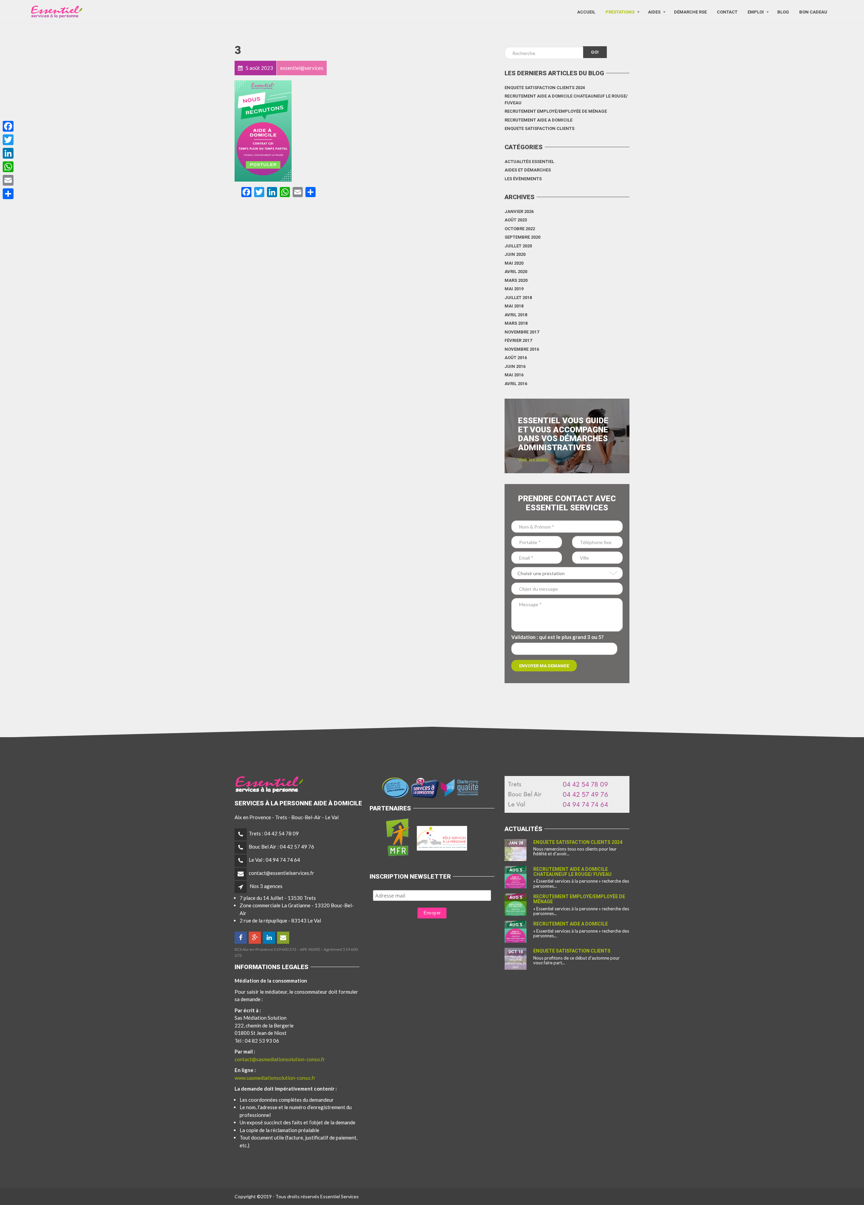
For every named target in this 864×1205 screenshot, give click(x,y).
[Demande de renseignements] (283, 938)
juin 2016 (515, 366)
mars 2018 (516, 323)
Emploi (756, 11)
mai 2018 (514, 306)
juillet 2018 (518, 297)
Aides (654, 11)
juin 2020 (515, 254)
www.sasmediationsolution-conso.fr (275, 1078)
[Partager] (8, 193)
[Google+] (255, 938)
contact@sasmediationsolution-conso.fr (280, 1059)
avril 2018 (516, 314)
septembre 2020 (522, 237)
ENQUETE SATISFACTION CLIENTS (539, 128)
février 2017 (518, 340)
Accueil (586, 11)
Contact (727, 11)
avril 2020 (516, 271)
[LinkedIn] (269, 938)
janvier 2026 (519, 211)
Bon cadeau (813, 11)
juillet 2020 (518, 245)
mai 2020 (514, 263)
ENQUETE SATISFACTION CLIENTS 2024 (545, 87)
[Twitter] (8, 139)
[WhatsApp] (8, 166)
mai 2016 (514, 374)
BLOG (783, 11)
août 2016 (516, 357)
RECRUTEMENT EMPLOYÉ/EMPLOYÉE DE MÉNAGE (556, 111)
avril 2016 (516, 383)
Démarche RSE (690, 11)
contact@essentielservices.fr (281, 873)
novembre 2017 (522, 331)
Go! (595, 52)
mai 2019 (514, 288)
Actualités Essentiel (529, 161)
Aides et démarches (528, 169)
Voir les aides (533, 459)
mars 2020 (516, 280)
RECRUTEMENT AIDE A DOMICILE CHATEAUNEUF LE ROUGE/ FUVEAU (566, 99)
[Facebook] (241, 938)
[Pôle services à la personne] (442, 837)
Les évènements (523, 178)
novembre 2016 (522, 349)
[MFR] (397, 837)
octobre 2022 (520, 228)
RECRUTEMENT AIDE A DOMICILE (538, 120)
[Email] (8, 180)
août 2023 (516, 219)
